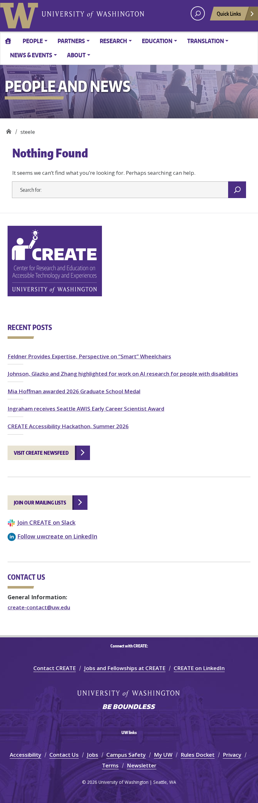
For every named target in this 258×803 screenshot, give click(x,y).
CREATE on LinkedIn (199, 668)
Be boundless (129, 707)
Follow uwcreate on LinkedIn (57, 536)
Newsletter (141, 765)
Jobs (92, 754)
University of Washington (20, 14)
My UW (163, 754)
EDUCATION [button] (157, 41)
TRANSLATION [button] (205, 41)
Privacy (232, 754)
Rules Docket (198, 754)
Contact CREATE (54, 668)
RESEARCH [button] (113, 41)
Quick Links (229, 13)
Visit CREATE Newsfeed (41, 453)
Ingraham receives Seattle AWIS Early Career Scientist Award (86, 408)
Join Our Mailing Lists (40, 502)
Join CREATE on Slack (46, 522)
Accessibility (25, 754)
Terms (110, 765)
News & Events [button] (31, 55)
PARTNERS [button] (71, 41)
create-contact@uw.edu (39, 607)
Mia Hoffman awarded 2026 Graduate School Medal (74, 391)
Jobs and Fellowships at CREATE (124, 668)
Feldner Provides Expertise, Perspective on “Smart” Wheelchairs (89, 356)
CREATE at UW (9, 129)
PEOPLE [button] (33, 41)
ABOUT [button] (76, 55)
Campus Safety (126, 754)
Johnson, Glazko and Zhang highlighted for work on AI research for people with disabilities (123, 373)
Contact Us (64, 754)
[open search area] (198, 13)
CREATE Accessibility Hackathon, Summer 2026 (68, 426)
